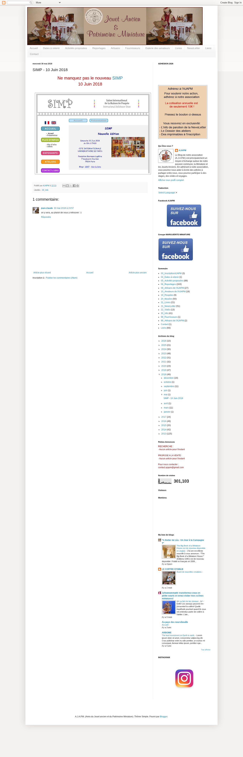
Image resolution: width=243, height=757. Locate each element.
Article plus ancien (138, 272)
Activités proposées (76, 48)
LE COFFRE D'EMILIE (172, 569)
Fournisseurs (132, 48)
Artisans (115, 48)
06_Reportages (168, 284)
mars (166, 407)
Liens (208, 48)
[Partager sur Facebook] (74, 185)
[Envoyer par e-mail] (64, 185)
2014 (164, 429)
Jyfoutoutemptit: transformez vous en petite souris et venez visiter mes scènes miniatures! (183, 596)
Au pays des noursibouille (175, 622)
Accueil (34, 48)
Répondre (46, 217)
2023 (164, 353)
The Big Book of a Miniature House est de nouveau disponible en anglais (191, 548)
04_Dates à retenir (170, 277)
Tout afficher (205, 650)
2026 (164, 341)
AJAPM (182, 150)
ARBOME (166, 632)
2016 (164, 421)
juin (166, 390)
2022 (164, 357)
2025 (164, 345)
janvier (167, 412)
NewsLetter (193, 48)
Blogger (163, 716)
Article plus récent (42, 272)
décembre (169, 378)
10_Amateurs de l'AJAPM (173, 291)
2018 (164, 374)
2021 (164, 362)
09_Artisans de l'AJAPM (172, 288)
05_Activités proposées (172, 280)
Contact (34, 54)
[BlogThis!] (67, 185)
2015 (164, 425)
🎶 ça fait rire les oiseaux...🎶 (190, 601)
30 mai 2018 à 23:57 (64, 208)
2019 (164, 370)
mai (166, 394)
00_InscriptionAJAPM (171, 273)
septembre (169, 386)
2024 (164, 349)
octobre (168, 382)
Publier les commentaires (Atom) (61, 278)
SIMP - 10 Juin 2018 (173, 398)
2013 (164, 433)
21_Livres (165, 302)
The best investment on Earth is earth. (178, 635)
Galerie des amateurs (157, 48)
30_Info (45, 190)
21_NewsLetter (168, 306)
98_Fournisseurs (169, 317)
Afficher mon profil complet (171, 180)
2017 (164, 417)
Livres (178, 48)
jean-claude (47, 208)
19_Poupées (167, 295)
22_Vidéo (165, 309)
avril (166, 403)
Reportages (98, 48)
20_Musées (166, 299)
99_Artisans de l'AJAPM (172, 320)
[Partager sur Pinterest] (77, 185)
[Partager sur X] (71, 185)
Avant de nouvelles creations (189, 572)
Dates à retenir (51, 48)
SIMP (117, 78)
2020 (164, 366)
